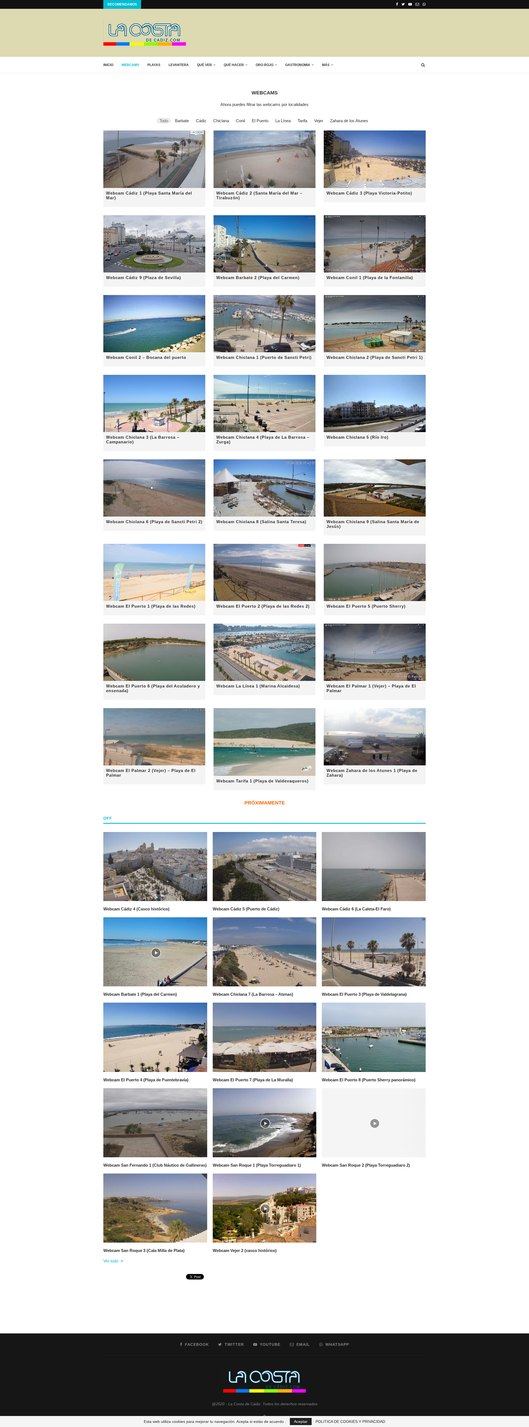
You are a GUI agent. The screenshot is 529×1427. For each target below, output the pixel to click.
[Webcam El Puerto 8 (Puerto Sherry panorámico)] (374, 1037)
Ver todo (111, 1261)
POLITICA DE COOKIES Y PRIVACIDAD (350, 1421)
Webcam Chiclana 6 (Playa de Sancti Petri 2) (154, 521)
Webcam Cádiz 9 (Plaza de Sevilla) (143, 277)
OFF (107, 818)
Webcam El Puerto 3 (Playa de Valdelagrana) (364, 994)
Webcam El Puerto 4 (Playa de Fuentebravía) (145, 1079)
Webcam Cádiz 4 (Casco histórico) (136, 909)
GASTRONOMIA (297, 65)
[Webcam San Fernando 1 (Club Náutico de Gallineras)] (155, 1122)
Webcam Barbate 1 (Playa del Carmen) (140, 994)
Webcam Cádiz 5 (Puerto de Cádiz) (246, 909)
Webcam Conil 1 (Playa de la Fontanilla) (369, 277)
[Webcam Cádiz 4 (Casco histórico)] (155, 866)
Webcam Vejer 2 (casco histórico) (245, 1250)
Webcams (130, 65)
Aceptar (300, 1421)
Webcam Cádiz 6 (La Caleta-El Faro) (356, 909)
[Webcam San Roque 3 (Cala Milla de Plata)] (155, 1208)
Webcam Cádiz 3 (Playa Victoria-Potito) (369, 193)
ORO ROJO (264, 65)
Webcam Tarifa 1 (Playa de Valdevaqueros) (262, 781)
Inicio (108, 65)
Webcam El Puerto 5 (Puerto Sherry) (366, 606)
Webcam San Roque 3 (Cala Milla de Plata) (144, 1250)
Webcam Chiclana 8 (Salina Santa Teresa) (261, 521)
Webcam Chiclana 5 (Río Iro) (357, 437)
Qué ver (204, 65)
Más (326, 65)
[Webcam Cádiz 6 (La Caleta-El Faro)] (374, 866)
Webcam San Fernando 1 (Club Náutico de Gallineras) (155, 1165)
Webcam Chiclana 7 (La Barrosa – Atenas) (253, 994)
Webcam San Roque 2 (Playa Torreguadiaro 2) (366, 1165)
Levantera (179, 65)
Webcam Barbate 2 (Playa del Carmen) (257, 277)
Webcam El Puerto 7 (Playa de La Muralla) (253, 1079)
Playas (153, 65)
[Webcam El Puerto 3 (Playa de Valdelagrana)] (374, 951)
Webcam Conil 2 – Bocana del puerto (146, 357)
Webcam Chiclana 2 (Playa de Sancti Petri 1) (374, 357)
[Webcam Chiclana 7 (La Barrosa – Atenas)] (265, 951)
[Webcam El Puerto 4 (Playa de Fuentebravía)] (155, 1037)
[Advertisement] (325, 32)
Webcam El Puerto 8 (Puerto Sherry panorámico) (368, 1079)
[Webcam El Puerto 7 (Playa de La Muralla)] (265, 1037)
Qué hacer (234, 65)
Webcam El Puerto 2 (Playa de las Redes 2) (263, 606)
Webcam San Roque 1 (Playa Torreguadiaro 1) (257, 1165)
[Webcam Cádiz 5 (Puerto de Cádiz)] (265, 866)
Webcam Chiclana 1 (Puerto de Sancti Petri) (264, 357)
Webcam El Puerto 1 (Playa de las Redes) (151, 606)
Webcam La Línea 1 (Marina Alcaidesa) (258, 686)
